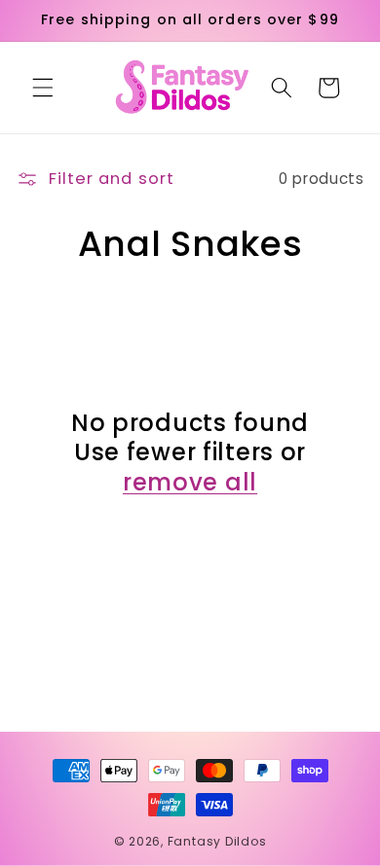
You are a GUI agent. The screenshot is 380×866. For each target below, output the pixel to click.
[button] (42, 87)
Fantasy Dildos (217, 841)
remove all (190, 483)
